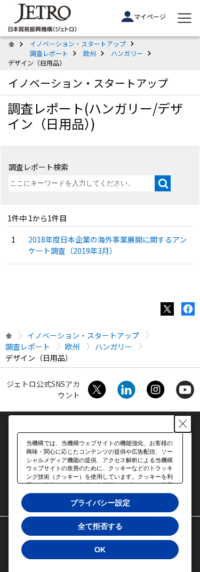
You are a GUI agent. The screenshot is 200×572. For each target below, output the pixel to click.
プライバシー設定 (100, 502)
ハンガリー (127, 53)
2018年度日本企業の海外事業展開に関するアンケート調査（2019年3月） (107, 245)
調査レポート (49, 53)
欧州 (89, 53)
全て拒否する (100, 526)
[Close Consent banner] (182, 423)
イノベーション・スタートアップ (78, 43)
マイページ (150, 16)
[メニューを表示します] (185, 18)
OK (100, 549)
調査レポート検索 (38, 167)
